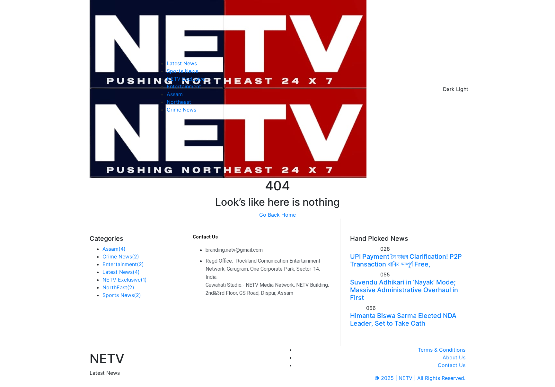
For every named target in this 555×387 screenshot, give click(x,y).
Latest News (182, 63)
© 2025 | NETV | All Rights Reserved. (419, 378)
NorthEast (118, 287)
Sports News (182, 71)
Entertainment (184, 86)
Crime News (181, 109)
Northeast (179, 102)
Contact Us (451, 365)
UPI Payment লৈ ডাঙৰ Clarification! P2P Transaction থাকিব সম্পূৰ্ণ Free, (406, 260)
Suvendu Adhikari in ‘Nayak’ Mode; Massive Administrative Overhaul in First (404, 290)
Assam (175, 94)
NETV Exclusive (186, 79)
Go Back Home (277, 215)
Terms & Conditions (441, 349)
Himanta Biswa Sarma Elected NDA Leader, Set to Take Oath (403, 319)
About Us (454, 357)
